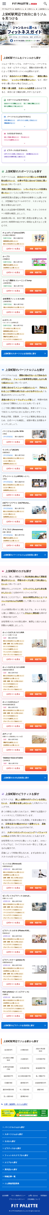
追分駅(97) (8, 1050)
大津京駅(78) (24, 1068)
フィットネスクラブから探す (16, 1155)
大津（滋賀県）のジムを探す (16, 1104)
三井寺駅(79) (40, 1059)
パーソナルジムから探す (15, 1127)
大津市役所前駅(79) (8, 1068)
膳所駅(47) (24, 1083)
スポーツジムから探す (14, 1134)
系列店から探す (11, 1169)
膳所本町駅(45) (8, 1090)
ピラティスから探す (13, 1148)
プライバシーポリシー (17, 1199)
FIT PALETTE (7, 9)
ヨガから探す (10, 1141)
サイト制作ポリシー (18, 1195)
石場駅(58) (8, 1083)
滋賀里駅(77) (8, 1076)
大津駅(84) (24, 1050)
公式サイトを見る (13, 249)
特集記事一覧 (10, 1176)
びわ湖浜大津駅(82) (8, 1059)
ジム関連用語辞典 (12, 1183)
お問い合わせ (33, 1195)
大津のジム (31, 9)
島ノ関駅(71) (40, 1076)
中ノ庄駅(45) (24, 1090)
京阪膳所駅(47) (40, 1083)
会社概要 (5, 1195)
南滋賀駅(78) (40, 1068)
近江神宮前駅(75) (24, 1076)
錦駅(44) (40, 1090)
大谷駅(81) (24, 1059)
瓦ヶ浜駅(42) (8, 1096)
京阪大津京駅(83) (40, 1050)
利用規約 (44, 1195)
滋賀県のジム (19, 9)
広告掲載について (34, 1199)
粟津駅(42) (24, 1096)
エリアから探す (11, 1162)
